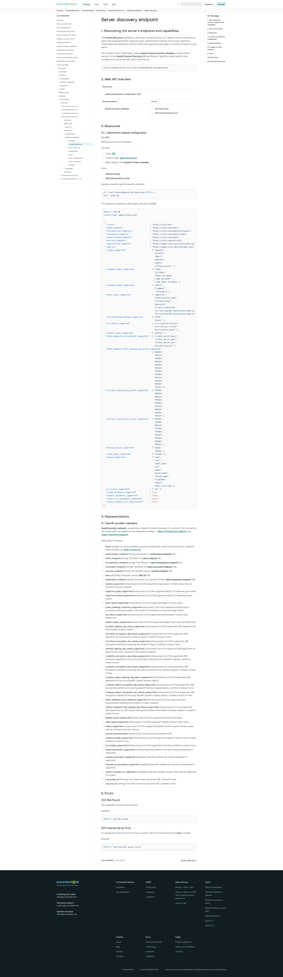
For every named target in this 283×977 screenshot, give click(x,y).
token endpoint (149, 558)
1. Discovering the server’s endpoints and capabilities (140, 31)
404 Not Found (161, 109)
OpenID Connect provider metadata (157, 53)
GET (139, 94)
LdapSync (150, 897)
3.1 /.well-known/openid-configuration (124, 133)
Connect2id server (114, 37)
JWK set (142, 575)
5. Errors (107, 793)
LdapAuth (150, 892)
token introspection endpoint (164, 562)
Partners (120, 956)
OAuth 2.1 (209, 921)
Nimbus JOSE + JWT (184, 887)
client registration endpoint (178, 579)
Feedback (209, 4)
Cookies (179, 951)
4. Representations (115, 516)
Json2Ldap (151, 887)
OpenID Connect (212, 916)
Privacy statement (183, 942)
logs (179, 833)
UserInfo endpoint (159, 571)
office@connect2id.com (67, 914)
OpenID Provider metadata (136, 162)
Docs (97, 4)
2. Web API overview (116, 79)
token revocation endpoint (159, 566)
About (118, 942)
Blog (114, 4)
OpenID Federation (213, 887)
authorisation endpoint (160, 554)
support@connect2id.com (68, 905)
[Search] (200, 4)
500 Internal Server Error (166, 113)
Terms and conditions (185, 947)
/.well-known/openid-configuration (120, 94)
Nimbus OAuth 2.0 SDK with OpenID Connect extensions (185, 895)
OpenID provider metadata (117, 109)
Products (86, 4)
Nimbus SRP (180, 903)
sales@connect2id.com (67, 897)
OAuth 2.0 (209, 925)
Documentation (123, 892)
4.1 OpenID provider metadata (119, 523)
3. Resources (110, 126)
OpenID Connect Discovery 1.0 (130, 56)
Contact (221, 4)
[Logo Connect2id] (66, 4)
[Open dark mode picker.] (178, 4)
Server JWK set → (189, 860)
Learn (105, 4)
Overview (60, 20)
